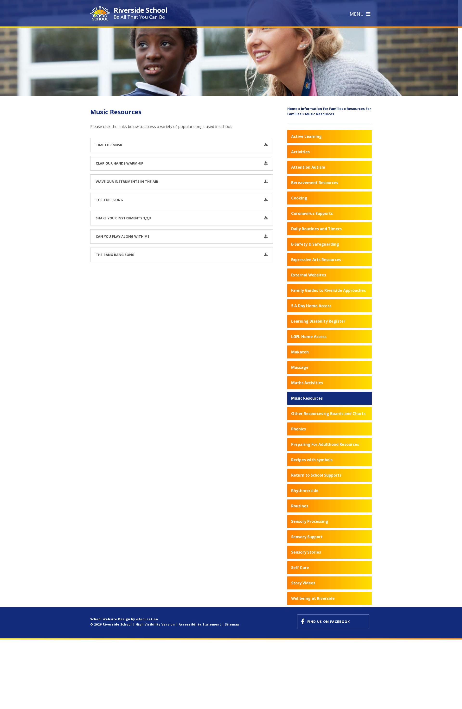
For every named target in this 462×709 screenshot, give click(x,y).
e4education (147, 619)
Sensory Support (307, 536)
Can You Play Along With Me (122, 236)
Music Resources (319, 114)
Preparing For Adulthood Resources (325, 444)
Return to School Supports (316, 475)
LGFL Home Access (309, 336)
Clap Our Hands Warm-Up (119, 163)
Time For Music (109, 145)
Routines (299, 506)
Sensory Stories (306, 552)
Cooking (299, 198)
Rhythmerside (304, 490)
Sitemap (232, 624)
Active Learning (306, 136)
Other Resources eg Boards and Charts (328, 413)
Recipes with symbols (312, 459)
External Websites (308, 275)
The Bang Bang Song (115, 254)
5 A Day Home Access (311, 305)
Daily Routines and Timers (316, 228)
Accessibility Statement (200, 624)
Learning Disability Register (318, 321)
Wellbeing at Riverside (313, 598)
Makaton (300, 352)
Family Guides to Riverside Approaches (328, 290)
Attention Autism (308, 167)
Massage (299, 367)
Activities (300, 151)
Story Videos (303, 583)
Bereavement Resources (314, 182)
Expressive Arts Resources (316, 259)
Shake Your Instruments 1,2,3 (123, 218)
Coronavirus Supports (312, 213)
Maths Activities (307, 382)
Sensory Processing (309, 521)
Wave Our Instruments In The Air (127, 181)
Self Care (300, 567)
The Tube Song (109, 200)
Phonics (298, 429)
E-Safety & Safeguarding (315, 244)
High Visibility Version (155, 624)
